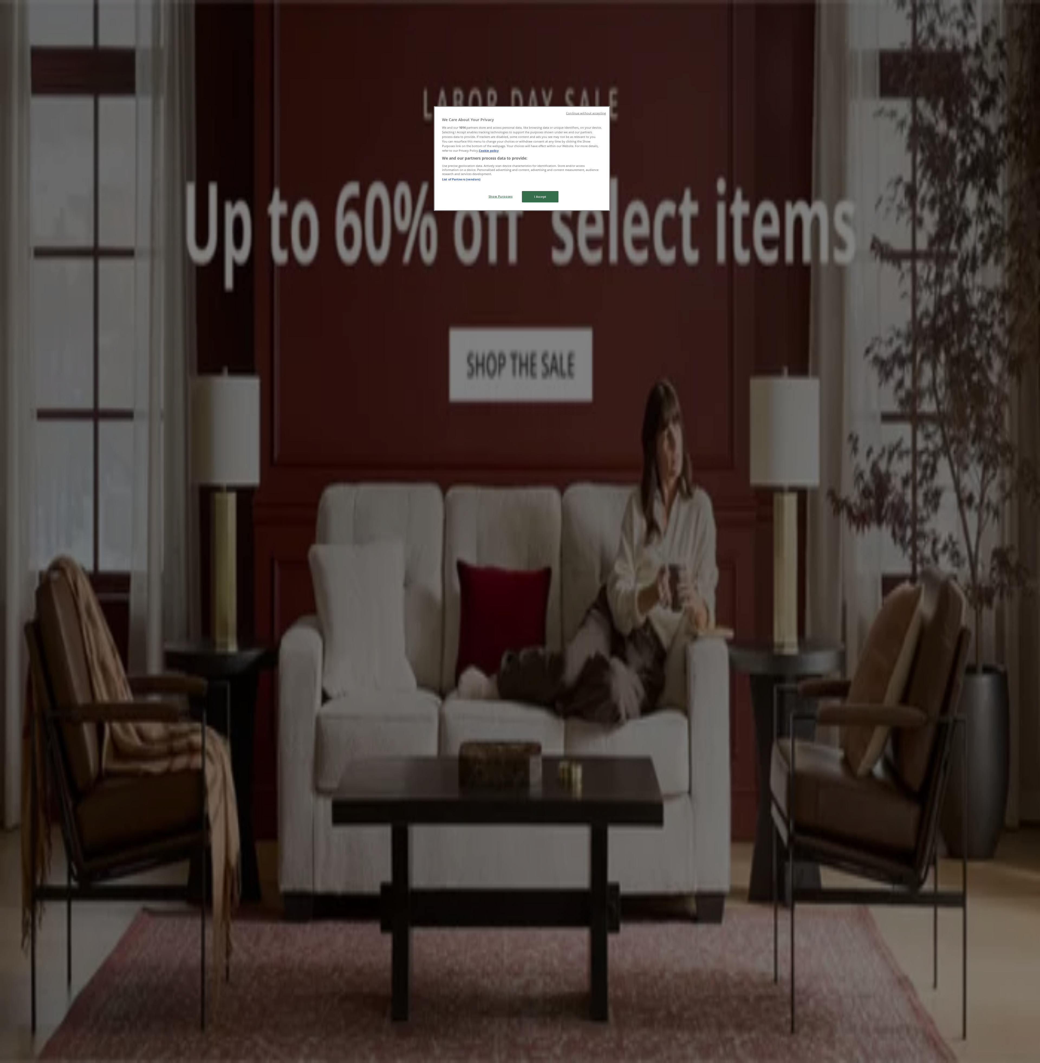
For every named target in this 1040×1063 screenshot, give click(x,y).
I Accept (540, 197)
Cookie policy (489, 150)
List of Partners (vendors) (461, 179)
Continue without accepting (586, 113)
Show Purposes (500, 196)
